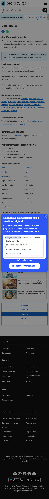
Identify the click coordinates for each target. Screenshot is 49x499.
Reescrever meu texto (23, 265)
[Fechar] (45, 216)
